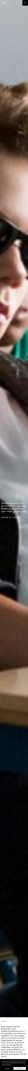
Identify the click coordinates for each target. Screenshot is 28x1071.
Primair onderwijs (10, 545)
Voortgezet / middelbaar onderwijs (15, 547)
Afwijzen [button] (7, 1068)
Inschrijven (7, 561)
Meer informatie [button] (6, 1064)
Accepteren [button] (20, 1068)
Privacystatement (7, 556)
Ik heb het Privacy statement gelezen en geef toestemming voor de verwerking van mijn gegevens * (14, 552)
